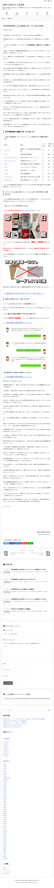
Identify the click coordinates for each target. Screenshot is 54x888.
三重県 (4, 764)
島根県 (4, 807)
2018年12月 (6, 750)
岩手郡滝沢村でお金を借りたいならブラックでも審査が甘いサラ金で (28, 599)
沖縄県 (4, 823)
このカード (26, 210)
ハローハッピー (8, 176)
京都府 (4, 766)
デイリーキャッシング (9, 160)
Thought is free (34, 882)
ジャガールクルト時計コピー (33, 885)
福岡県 (4, 835)
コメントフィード (7, 871)
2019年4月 (5, 744)
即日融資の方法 (6, 778)
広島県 (4, 809)
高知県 (4, 854)
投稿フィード (6, 869)
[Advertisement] (27, 517)
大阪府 (4, 786)
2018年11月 (6, 751)
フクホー (6, 170)
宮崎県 (4, 791)
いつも (5, 164)
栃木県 (4, 821)
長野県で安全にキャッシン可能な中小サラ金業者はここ (15, 722)
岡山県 (4, 803)
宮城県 (4, 790)
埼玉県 (4, 782)
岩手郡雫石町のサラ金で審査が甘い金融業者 (22, 589)
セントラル (7, 150)
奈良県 (4, 788)
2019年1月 (5, 748)
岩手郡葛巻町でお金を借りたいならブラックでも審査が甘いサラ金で (28, 569)
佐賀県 (4, 768)
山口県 (4, 795)
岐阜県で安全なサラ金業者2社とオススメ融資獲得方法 (15, 720)
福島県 (4, 837)
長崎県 (4, 844)
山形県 (4, 797)
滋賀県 (4, 825)
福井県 (4, 833)
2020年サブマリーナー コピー (22, 885)
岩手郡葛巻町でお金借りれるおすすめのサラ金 (23, 579)
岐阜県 (4, 801)
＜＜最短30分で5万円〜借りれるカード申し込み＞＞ (23, 293)
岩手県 (40, 532)
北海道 (4, 774)
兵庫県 (4, 772)
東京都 (4, 819)
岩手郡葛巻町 (47, 532)
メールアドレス (7, 669)
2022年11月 (6, 742)
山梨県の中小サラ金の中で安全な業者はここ (13, 724)
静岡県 (4, 850)
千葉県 (4, 776)
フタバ (5, 167)
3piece (48, 534)
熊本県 (4, 827)
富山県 (4, 793)
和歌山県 (5, 780)
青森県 (4, 848)
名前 (4, 663)
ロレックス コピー (12, 885)
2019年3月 (5, 746)
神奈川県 (5, 831)
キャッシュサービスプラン (11, 157)
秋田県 (4, 839)
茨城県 (4, 842)
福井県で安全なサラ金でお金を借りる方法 (12, 726)
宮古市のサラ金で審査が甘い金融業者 (20, 609)
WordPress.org (6, 873)
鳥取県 (4, 856)
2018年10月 (6, 753)
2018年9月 (5, 755)
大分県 (4, 784)
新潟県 (4, 817)
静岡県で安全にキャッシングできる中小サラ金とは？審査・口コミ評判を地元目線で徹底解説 (24, 719)
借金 (4, 770)
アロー (5, 154)
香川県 (4, 852)
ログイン (5, 867)
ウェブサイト (6, 675)
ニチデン (6, 173)
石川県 (4, 829)
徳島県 (4, 811)
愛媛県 (4, 813)
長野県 (4, 846)
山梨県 (4, 799)
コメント (5, 646)
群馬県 (4, 841)
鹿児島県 (5, 858)
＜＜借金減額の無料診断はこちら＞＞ (17, 323)
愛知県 (4, 815)
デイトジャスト (42, 885)
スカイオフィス (8, 180)
